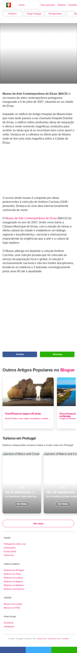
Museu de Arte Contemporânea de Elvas (31, 218)
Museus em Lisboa (13, 604)
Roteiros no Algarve (13, 581)
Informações (10, 548)
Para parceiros (48, 5)
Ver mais (38, 523)
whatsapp (64, 650)
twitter (38, 650)
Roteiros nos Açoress (14, 589)
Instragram (9, 626)
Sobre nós (9, 555)
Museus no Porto (12, 608)
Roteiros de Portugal (14, 570)
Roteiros (62, 5)
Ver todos (22, 482)
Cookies (65, 639)
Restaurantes (55, 14)
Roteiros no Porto (12, 574)
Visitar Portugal (34, 14)
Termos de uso (54, 639)
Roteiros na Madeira (14, 585)
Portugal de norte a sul (15, 544)
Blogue (67, 370)
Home (22, 5)
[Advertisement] (38, 172)
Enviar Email (10, 551)
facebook (13, 650)
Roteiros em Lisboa (13, 578)
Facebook (8, 623)
